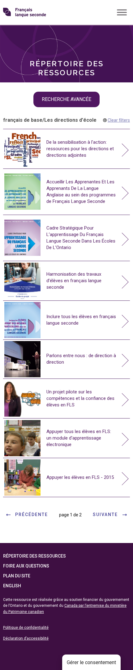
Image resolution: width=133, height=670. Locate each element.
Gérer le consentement (91, 662)
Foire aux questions (26, 565)
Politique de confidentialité (26, 627)
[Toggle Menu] (122, 12)
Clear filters (119, 120)
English (12, 585)
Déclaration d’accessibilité (26, 638)
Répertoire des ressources (34, 556)
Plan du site (16, 575)
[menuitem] (66, 36)
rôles (18, 36)
